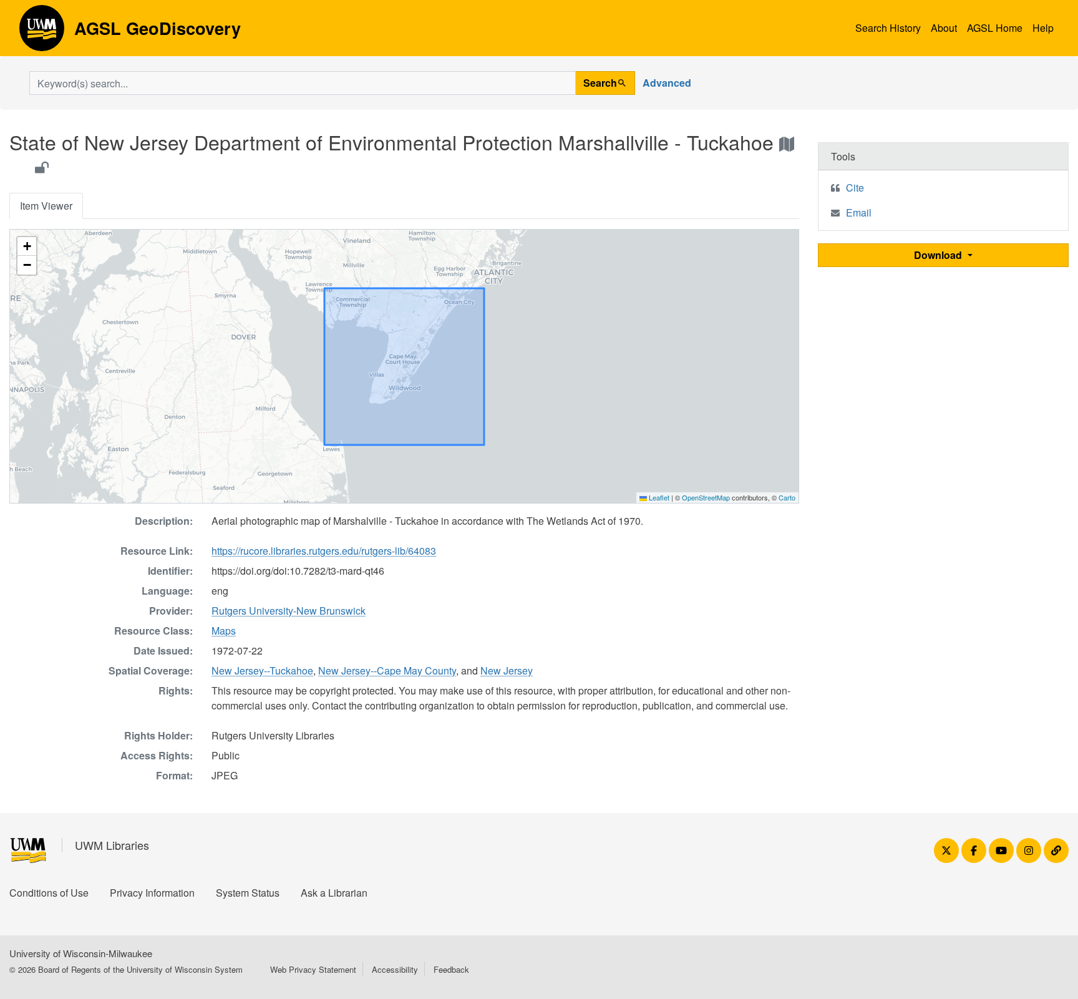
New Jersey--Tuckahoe (262, 670)
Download (939, 255)
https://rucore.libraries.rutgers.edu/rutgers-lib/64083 (323, 550)
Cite (855, 187)
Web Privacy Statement (313, 969)
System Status (247, 892)
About (944, 28)
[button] (26, 246)
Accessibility (395, 969)
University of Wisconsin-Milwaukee (80, 953)
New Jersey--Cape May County (387, 670)
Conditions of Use (49, 892)
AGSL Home (994, 28)
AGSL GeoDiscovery (42, 32)
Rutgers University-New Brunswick (288, 610)
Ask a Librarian (334, 892)
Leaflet (658, 497)
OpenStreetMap (706, 497)
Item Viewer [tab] (46, 205)
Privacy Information (152, 892)
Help (1043, 28)
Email (859, 212)
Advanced (667, 83)
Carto (787, 497)
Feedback (451, 969)
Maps (223, 630)
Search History (888, 28)
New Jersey (506, 670)
